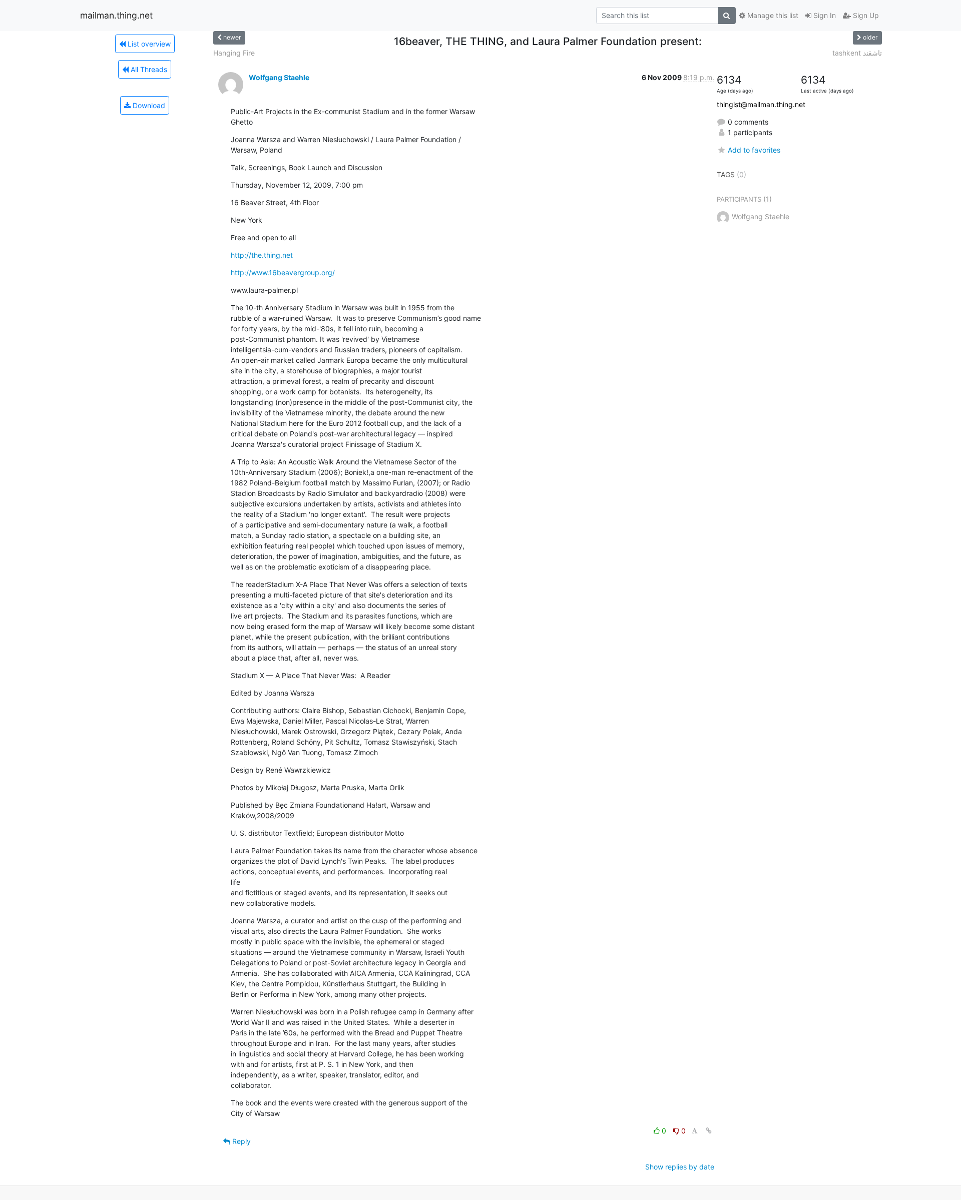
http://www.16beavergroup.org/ (283, 272)
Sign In (823, 15)
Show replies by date (679, 1166)
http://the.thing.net (262, 255)
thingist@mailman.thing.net (761, 104)
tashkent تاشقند (857, 53)
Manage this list (771, 15)
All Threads (148, 69)
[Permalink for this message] (708, 1130)
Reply (240, 1141)
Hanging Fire (234, 53)
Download (148, 105)
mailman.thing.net (116, 15)
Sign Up (865, 15)
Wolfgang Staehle (279, 77)
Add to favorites (754, 150)
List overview (148, 44)
